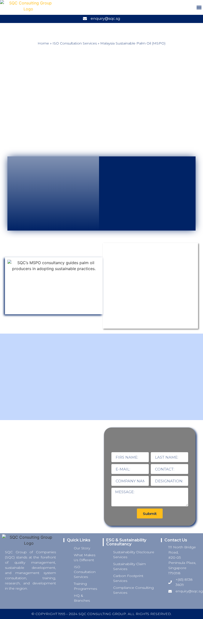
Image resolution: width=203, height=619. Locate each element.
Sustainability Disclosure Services (133, 554)
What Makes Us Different (84, 557)
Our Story (82, 548)
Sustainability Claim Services (129, 566)
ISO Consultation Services (74, 43)
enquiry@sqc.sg (105, 18)
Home (43, 43)
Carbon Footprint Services (128, 578)
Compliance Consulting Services (133, 590)
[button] (199, 7)
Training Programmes (85, 586)
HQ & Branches (82, 598)
